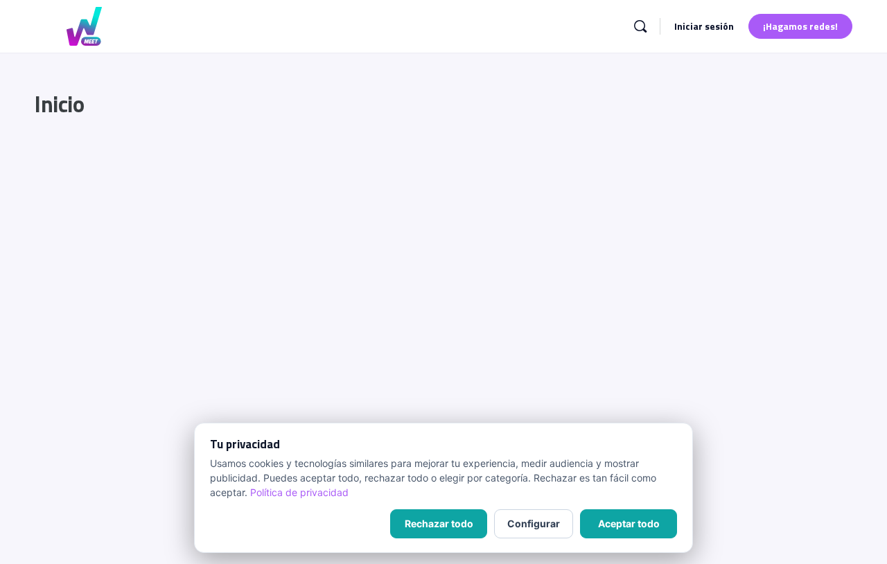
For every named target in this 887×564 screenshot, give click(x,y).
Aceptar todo (629, 523)
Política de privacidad (299, 492)
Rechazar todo (439, 523)
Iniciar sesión (704, 26)
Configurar (533, 523)
